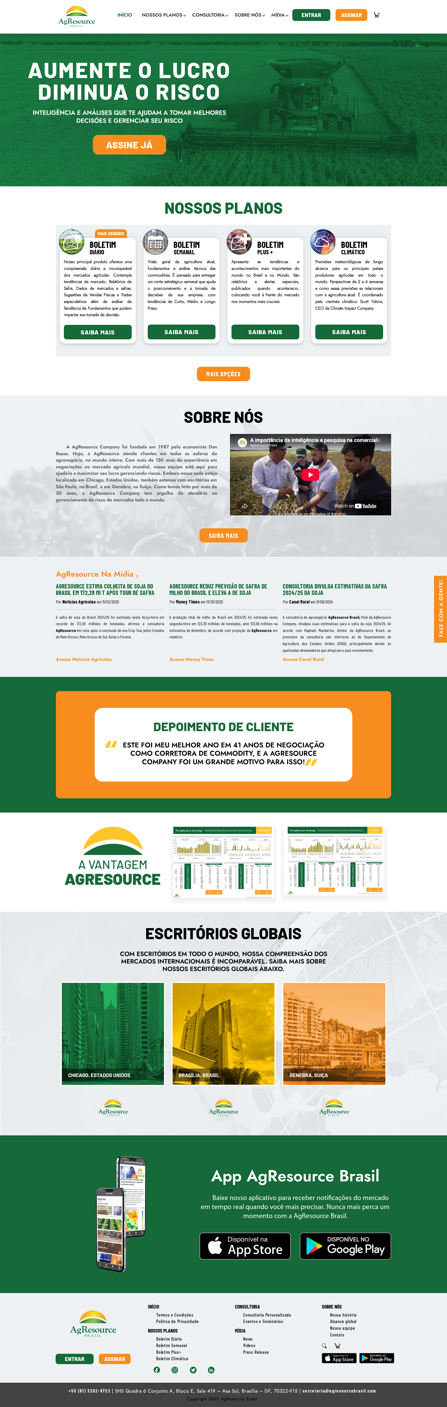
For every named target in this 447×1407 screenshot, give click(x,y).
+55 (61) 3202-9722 (89, 1391)
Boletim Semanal (171, 1345)
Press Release (256, 1352)
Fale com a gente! (441, 608)
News (248, 1339)
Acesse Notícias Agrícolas (83, 659)
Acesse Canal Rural (303, 659)
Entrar (311, 15)
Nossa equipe (342, 1328)
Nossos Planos (163, 1330)
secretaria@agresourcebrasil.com (339, 1391)
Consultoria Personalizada (267, 1315)
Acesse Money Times (191, 659)
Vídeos (249, 1345)
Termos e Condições (174, 1315)
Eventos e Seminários (263, 1321)
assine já (129, 144)
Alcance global (343, 1321)
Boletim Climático (172, 1358)
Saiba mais (98, 332)
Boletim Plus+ (168, 1352)
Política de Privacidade (177, 1321)
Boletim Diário (169, 1339)
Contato (337, 1334)
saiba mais (224, 535)
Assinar (351, 15)
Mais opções (223, 374)
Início (153, 1306)
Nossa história (343, 1315)
